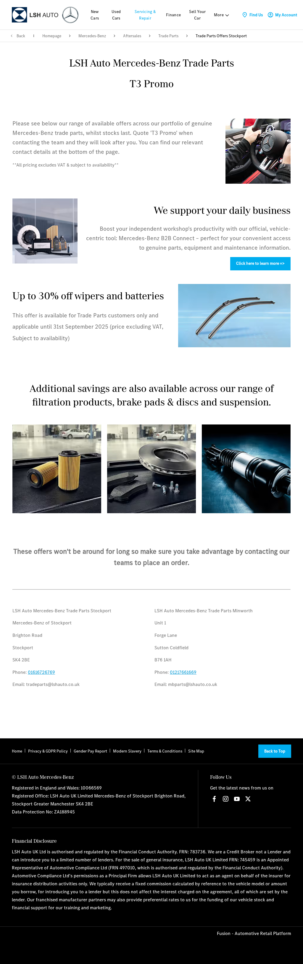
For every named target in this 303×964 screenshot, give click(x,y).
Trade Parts (168, 35)
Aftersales (132, 35)
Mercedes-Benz (92, 35)
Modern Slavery (127, 751)
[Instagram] (225, 799)
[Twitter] (248, 799)
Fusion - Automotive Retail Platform (254, 933)
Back (21, 35)
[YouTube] (237, 799)
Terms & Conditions (164, 751)
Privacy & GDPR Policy (48, 751)
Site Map (196, 751)
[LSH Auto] (35, 14)
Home (17, 751)
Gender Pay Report (90, 751)
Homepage (51, 35)
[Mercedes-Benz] (70, 15)
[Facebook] (214, 799)
